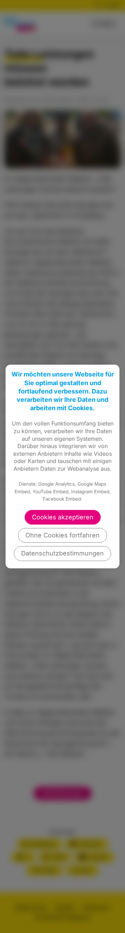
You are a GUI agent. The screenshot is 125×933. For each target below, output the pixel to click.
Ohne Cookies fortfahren (62, 535)
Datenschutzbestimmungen (62, 553)
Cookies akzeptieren (62, 517)
